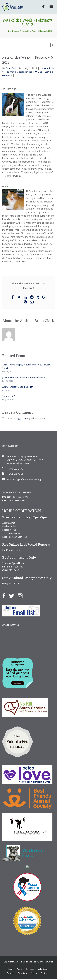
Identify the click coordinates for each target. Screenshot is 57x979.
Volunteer (42, 969)
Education (22, 973)
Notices (15, 31)
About (10, 969)
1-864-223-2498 (15, 468)
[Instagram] (22, 595)
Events (34, 973)
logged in (21, 418)
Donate (10, 973)
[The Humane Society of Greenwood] (12, 7)
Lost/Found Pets (11, 549)
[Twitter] (13, 595)
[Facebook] (5, 595)
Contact (44, 973)
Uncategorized (24, 71)
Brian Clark (11, 68)
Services (30, 969)
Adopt (19, 969)
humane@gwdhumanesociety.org (24, 479)
